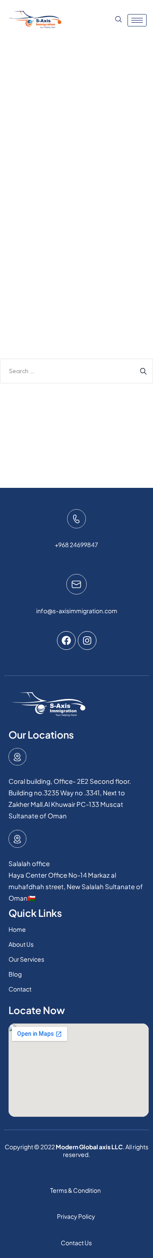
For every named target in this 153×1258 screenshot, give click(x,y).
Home (17, 929)
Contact (19, 989)
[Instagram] (87, 640)
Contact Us (77, 1242)
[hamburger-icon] (137, 20)
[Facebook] (66, 640)
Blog (15, 974)
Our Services (26, 959)
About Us (21, 944)
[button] (117, 20)
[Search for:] (76, 371)
